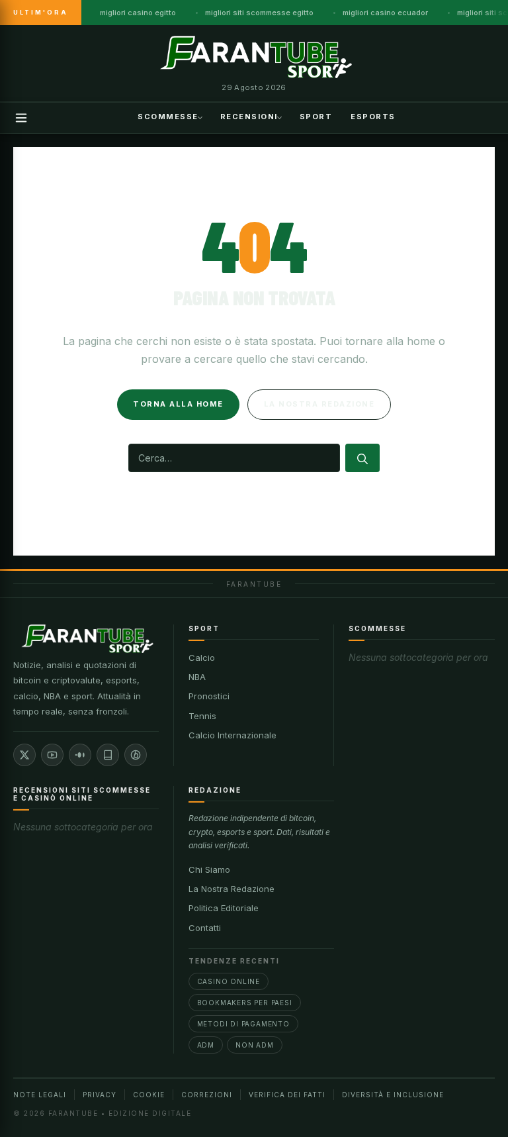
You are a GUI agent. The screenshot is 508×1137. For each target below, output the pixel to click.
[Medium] (80, 755)
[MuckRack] (108, 755)
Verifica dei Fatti (287, 1095)
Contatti (205, 927)
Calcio (202, 657)
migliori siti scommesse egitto (259, 12)
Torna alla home (178, 404)
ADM (205, 1045)
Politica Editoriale (224, 908)
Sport (316, 116)
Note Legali (39, 1095)
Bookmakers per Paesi (244, 1003)
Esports (373, 116)
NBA (197, 676)
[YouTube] (52, 755)
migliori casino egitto (138, 12)
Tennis (202, 716)
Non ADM (254, 1045)
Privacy (99, 1095)
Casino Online (228, 981)
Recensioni (249, 116)
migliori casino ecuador (385, 12)
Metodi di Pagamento (243, 1024)
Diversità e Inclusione (393, 1095)
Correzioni (206, 1095)
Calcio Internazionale (232, 735)
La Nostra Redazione (232, 888)
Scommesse (168, 116)
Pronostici (209, 696)
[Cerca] (362, 458)
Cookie (149, 1095)
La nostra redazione (319, 404)
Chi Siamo (209, 869)
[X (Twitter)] (24, 755)
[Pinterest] (135, 755)
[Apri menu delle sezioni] (21, 117)
